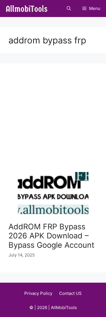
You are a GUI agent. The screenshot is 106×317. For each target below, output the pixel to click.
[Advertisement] (53, 122)
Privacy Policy (38, 293)
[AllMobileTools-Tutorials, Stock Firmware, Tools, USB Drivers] (28, 8)
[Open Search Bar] (69, 8)
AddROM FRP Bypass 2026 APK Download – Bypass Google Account (51, 236)
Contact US (70, 293)
